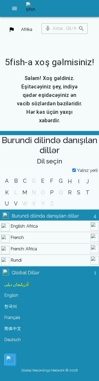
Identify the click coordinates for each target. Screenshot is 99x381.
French (17, 237)
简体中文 (12, 328)
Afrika (26, 29)
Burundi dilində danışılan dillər (45, 216)
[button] (14, 8)
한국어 (10, 306)
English (11, 295)
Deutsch (12, 339)
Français (12, 317)
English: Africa (24, 226)
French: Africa (24, 248)
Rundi (16, 260)
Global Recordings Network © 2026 (49, 370)
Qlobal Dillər (26, 272)
